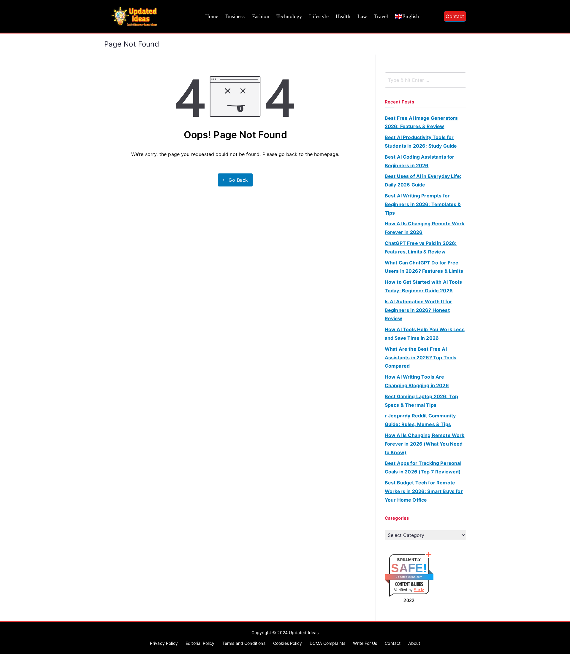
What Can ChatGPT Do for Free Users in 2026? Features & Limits (424, 267)
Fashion (260, 16)
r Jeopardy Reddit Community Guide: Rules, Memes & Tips (420, 420)
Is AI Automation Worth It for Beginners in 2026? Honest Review (418, 310)
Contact (455, 16)
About (414, 643)
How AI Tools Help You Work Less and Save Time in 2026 (425, 333)
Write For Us (365, 643)
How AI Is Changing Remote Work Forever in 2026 (425, 228)
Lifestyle (318, 16)
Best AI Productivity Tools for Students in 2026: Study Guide (421, 141)
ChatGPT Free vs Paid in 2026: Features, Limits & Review (421, 247)
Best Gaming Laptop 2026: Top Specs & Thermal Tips (421, 400)
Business (235, 16)
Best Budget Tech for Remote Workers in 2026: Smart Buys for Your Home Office (424, 491)
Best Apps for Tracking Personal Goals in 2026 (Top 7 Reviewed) (423, 467)
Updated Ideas (304, 632)
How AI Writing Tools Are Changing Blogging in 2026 (417, 381)
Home (211, 16)
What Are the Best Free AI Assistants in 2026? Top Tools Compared (421, 357)
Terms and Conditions (243, 643)
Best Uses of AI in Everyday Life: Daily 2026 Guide (423, 180)
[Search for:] (425, 80)
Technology (289, 16)
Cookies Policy (287, 643)
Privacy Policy (164, 643)
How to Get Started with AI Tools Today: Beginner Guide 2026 (423, 286)
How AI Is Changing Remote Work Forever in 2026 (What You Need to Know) (425, 443)
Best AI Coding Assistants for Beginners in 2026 (420, 161)
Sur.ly (419, 590)
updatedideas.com (409, 576)
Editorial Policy (200, 643)
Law (362, 16)
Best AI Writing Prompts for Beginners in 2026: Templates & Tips (423, 204)
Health (343, 16)
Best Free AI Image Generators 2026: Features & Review (421, 122)
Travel (381, 16)
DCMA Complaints (327, 643)
